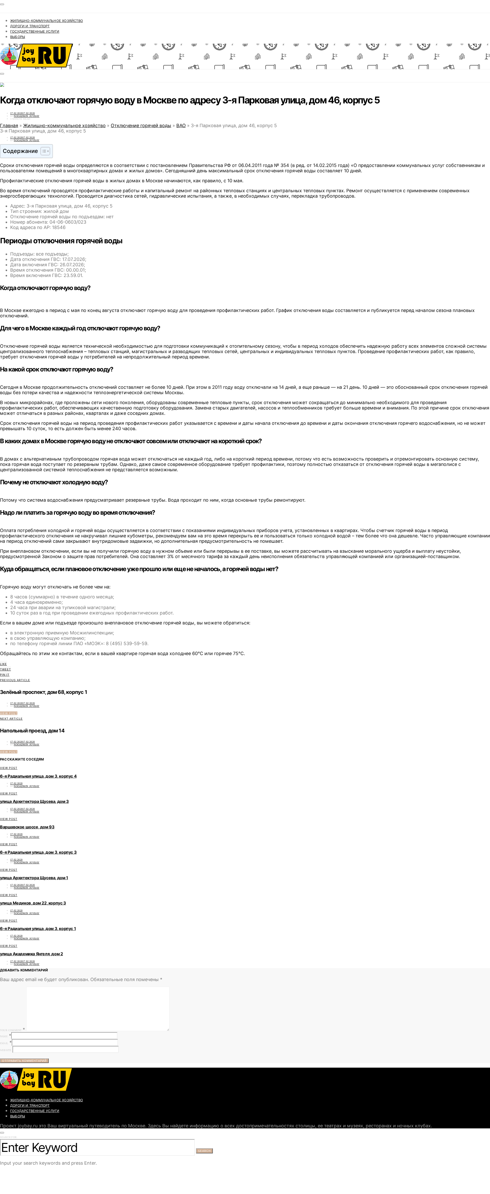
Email (4, 1043)
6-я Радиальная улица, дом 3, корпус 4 (38, 776)
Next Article (11, 718)
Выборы (17, 37)
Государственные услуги (34, 31)
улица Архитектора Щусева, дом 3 (34, 801)
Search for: (8, 1137)
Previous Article (15, 680)
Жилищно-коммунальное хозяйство (46, 21)
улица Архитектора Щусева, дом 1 (34, 877)
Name (4, 1036)
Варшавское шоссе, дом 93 (27, 826)
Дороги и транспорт (30, 26)
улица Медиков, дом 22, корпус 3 (33, 903)
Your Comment (10, 1030)
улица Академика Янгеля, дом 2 (31, 953)
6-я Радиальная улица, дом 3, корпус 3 (38, 852)
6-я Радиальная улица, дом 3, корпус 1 (38, 928)
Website (5, 1050)
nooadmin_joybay (26, 116)
